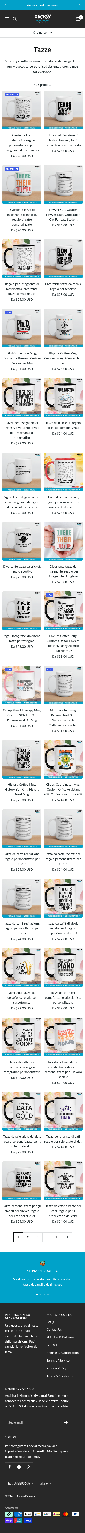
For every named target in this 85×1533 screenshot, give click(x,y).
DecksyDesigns (25, 1496)
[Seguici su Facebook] (9, 1467)
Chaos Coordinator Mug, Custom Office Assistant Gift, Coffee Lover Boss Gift (63, 789)
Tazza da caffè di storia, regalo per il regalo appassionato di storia (63, 928)
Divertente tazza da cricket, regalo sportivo (22, 568)
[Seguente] (67, 1237)
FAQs (50, 1322)
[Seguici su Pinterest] (28, 1467)
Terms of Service (58, 1360)
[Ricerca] (15, 19)
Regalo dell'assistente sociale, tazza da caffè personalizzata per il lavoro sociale (63, 1069)
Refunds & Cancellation (63, 1352)
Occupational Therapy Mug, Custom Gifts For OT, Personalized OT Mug (22, 715)
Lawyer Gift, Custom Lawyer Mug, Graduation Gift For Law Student (63, 214)
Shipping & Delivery (60, 1337)
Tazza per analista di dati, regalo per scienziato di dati (63, 1139)
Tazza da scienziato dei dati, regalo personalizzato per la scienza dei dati (22, 1141)
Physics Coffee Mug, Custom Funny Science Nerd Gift (63, 358)
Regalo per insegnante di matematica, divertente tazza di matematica (22, 289)
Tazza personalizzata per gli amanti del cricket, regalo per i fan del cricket (22, 1211)
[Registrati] (66, 1422)
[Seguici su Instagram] (19, 1467)
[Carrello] (78, 19)
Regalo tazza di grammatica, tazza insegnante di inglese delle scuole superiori (22, 502)
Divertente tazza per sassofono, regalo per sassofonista (22, 997)
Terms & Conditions (60, 1376)
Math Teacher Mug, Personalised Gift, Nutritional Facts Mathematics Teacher (63, 717)
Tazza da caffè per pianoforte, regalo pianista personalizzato (63, 997)
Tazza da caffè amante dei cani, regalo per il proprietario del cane (63, 1211)
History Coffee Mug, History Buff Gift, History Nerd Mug (22, 789)
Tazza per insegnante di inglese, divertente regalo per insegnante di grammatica (22, 430)
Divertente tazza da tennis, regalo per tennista (63, 286)
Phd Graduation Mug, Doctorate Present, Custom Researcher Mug (22, 358)
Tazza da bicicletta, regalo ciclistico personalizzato (63, 425)
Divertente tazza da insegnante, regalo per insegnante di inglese (63, 571)
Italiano (43, 1483)
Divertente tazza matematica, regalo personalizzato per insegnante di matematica (22, 142)
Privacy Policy (56, 1368)
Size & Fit (53, 1345)
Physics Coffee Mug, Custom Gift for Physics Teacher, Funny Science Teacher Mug (63, 643)
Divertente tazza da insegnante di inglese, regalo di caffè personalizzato (22, 217)
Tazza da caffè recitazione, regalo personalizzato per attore (22, 859)
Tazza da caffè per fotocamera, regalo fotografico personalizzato (22, 1067)
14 (57, 1237)
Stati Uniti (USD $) (19, 1483)
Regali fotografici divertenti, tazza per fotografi (22, 638)
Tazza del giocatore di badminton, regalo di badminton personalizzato (63, 140)
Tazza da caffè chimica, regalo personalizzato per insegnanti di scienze (63, 502)
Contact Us (54, 1329)
